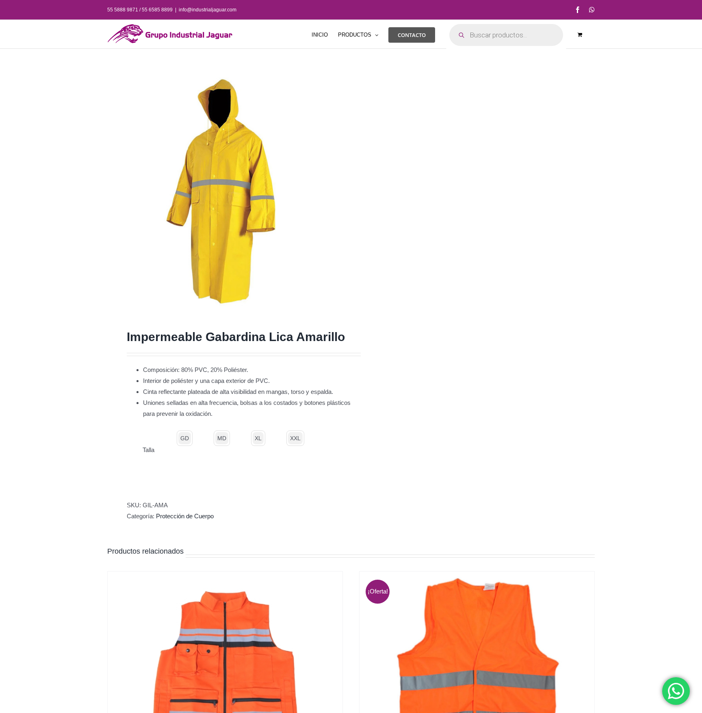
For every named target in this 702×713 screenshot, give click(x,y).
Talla (148, 449)
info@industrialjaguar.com (207, 10)
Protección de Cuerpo (185, 516)
